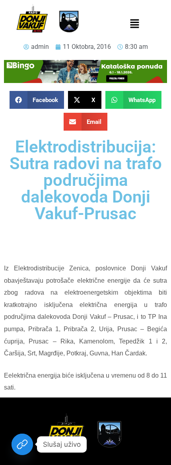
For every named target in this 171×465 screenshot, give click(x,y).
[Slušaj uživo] (22, 444)
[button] (134, 24)
